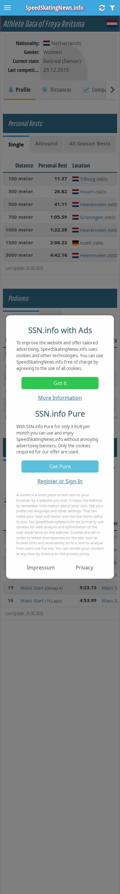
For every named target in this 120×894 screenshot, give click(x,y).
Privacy (84, 567)
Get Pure (60, 466)
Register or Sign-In (60, 481)
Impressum (41, 567)
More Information (60, 397)
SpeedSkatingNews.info (55, 7)
